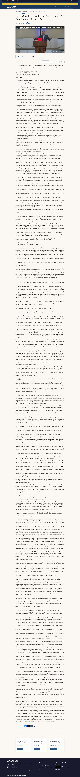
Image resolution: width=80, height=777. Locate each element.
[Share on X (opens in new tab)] (28, 726)
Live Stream (31, 766)
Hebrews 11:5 (34, 255)
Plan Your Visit (22, 763)
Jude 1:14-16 (28, 23)
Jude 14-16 (33, 65)
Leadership (22, 766)
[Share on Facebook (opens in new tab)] (25, 726)
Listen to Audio (21, 56)
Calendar (30, 765)
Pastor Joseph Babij (19, 23)
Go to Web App (57, 769)
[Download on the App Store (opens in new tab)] (58, 767)
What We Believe (23, 765)
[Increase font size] (47, 62)
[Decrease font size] (43, 62)
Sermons (19, 11)
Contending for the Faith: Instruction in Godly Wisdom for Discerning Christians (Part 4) (39, 742)
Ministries (30, 763)
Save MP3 (32, 56)
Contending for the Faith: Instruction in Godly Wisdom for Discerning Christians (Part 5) (22, 742)
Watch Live (57, 0)
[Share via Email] (31, 726)
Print (63, 61)
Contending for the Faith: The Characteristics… (26, 730)
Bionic (53, 61)
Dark (58, 61)
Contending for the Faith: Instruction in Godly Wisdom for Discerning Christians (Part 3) (56, 742)
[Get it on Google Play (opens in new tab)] (66, 767)
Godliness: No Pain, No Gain (57, 730)
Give (72, 0)
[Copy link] (34, 726)
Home (16, 11)
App (67, 0)
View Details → (20, 748)
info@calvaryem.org (13, 767)
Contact (62, 0)
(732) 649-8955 (12, 766)
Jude (23, 23)
